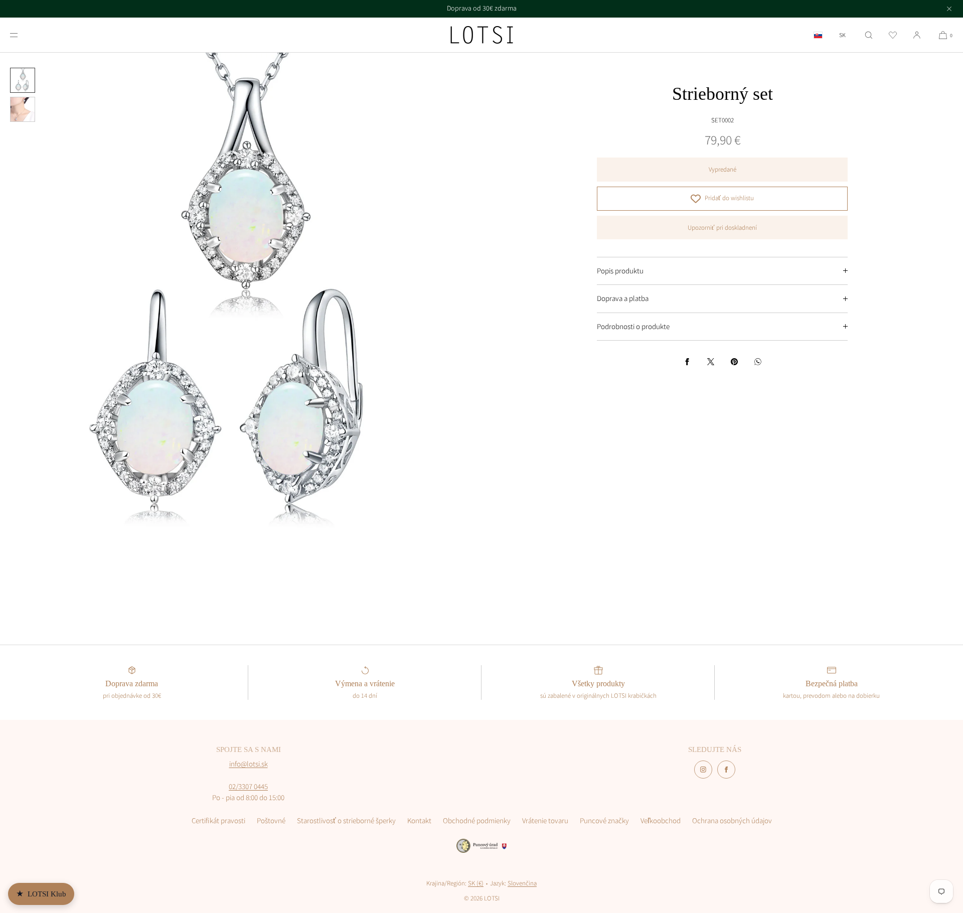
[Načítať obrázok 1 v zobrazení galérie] (22, 80)
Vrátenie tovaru (545, 820)
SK (842, 35)
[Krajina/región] (818, 35)
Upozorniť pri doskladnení (722, 227)
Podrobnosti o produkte (633, 326)
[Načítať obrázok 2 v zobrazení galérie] (22, 109)
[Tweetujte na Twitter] (711, 362)
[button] (869, 35)
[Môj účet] (917, 35)
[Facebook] (726, 769)
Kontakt (419, 820)
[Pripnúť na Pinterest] (734, 362)
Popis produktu (620, 270)
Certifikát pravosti (218, 820)
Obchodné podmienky (477, 820)
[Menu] (22, 35)
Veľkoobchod (660, 820)
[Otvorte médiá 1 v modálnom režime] (241, 293)
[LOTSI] (481, 35)
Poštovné (271, 820)
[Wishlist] (892, 35)
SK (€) (476, 883)
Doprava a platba (623, 298)
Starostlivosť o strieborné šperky (346, 820)
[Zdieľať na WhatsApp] (758, 362)
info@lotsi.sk (248, 764)
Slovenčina (522, 883)
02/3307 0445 (248, 786)
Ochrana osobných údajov (732, 820)
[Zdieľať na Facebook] (687, 362)
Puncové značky (604, 820)
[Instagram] (703, 769)
